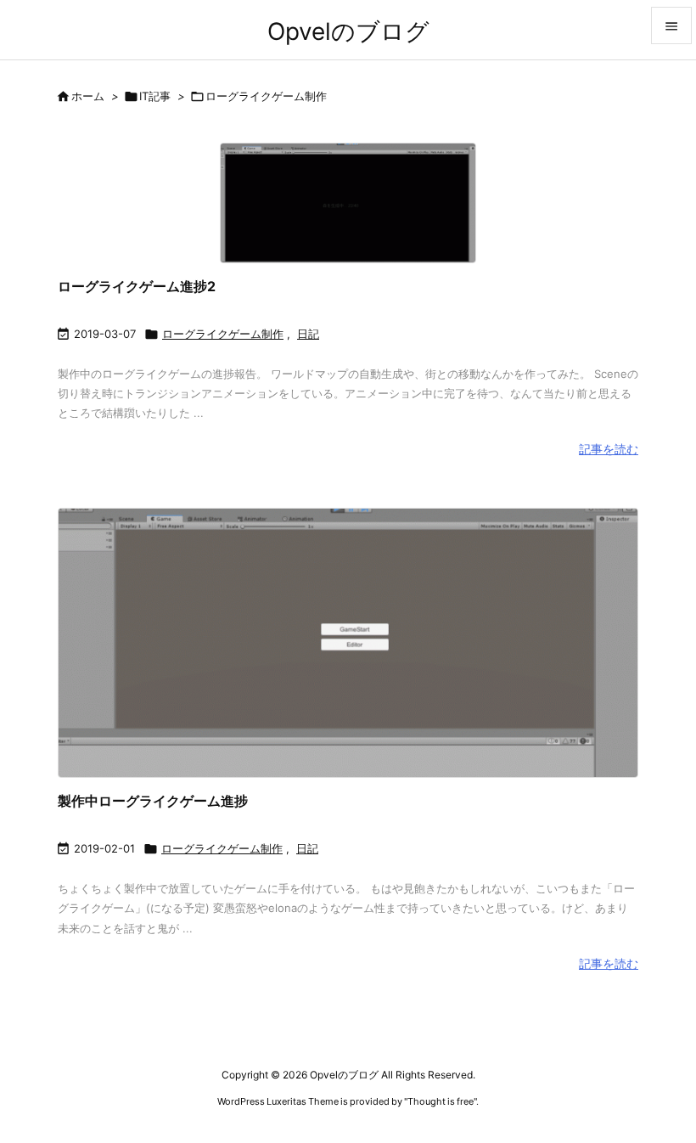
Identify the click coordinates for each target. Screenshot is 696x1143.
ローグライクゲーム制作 (222, 334)
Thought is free (440, 1101)
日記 (308, 334)
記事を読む (608, 449)
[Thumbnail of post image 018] (348, 643)
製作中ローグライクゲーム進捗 (153, 800)
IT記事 (155, 96)
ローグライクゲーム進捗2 (137, 286)
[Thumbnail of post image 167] (348, 202)
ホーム (87, 96)
